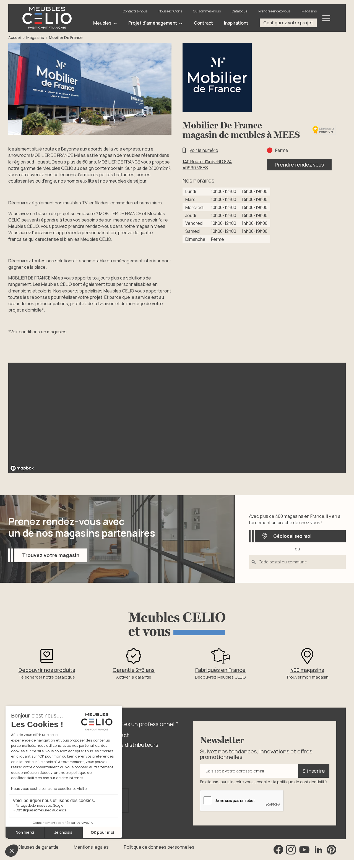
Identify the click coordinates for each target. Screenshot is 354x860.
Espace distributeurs (131, 744)
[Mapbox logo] (22, 468)
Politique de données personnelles (159, 847)
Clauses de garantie (38, 847)
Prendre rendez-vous (274, 11)
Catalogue (239, 11)
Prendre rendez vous (299, 164)
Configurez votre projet (288, 23)
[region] (177, 418)
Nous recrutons (170, 11)
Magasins (309, 11)
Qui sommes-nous (207, 11)
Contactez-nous (135, 11)
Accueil (15, 37)
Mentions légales (91, 847)
